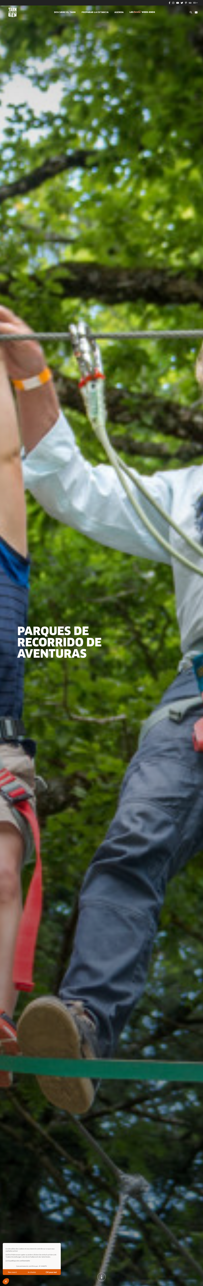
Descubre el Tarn (65, 12)
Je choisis (32, 1272)
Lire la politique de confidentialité (18, 1261)
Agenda (119, 12)
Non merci (12, 1272)
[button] (5, 1281)
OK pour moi (51, 1272)
